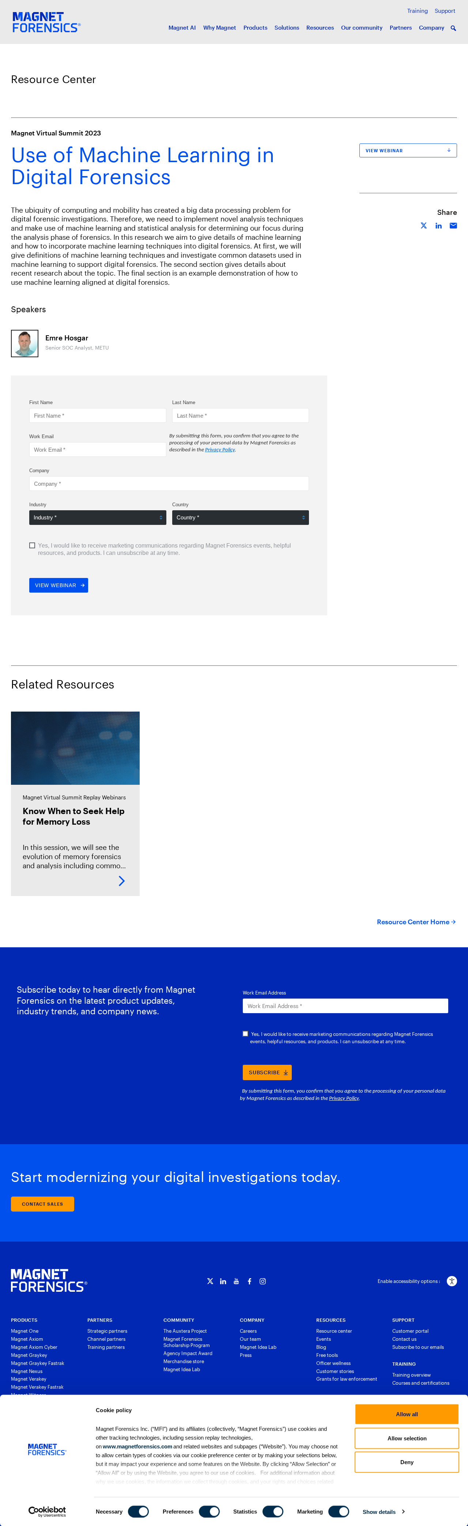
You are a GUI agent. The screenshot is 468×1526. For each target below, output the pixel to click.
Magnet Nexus (26, 1371)
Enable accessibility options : (409, 1281)
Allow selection (407, 1438)
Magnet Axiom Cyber (34, 1347)
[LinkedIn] (223, 1281)
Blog (321, 1347)
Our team (250, 1339)
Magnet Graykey (29, 1355)
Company (431, 27)
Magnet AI (182, 27)
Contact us (404, 1339)
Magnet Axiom (27, 1339)
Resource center (334, 1331)
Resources (320, 27)
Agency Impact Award (187, 1353)
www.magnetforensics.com (137, 1446)
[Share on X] (424, 224)
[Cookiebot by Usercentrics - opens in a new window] (47, 1511)
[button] (453, 28)
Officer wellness (333, 1363)
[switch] (209, 1511)
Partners (401, 27)
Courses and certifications (420, 1383)
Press (246, 1355)
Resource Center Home (413, 922)
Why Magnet (219, 27)
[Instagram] (263, 1281)
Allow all (407, 1414)
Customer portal (410, 1331)
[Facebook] (249, 1281)
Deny (407, 1462)
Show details (379, 1511)
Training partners (106, 1347)
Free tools (327, 1355)
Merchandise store (183, 1361)
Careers (248, 1331)
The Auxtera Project (185, 1331)
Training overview (411, 1375)
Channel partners (106, 1339)
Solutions (287, 27)
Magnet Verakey (28, 1379)
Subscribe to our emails (418, 1347)
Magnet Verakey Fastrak (37, 1387)
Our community (361, 27)
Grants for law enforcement (346, 1379)
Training (417, 10)
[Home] (49, 1280)
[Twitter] (210, 1281)
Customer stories (335, 1371)
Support (445, 10)
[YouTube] (236, 1281)
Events (323, 1339)
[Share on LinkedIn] (438, 224)
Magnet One (24, 1331)
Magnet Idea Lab (181, 1369)
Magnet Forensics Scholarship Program (186, 1342)
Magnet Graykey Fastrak (37, 1363)
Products (255, 27)
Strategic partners (107, 1331)
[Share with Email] (453, 224)
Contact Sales (42, 1203)
